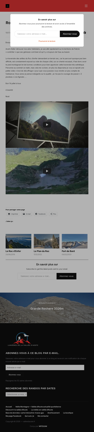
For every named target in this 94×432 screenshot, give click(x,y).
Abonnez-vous (70, 34)
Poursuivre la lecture (47, 41)
